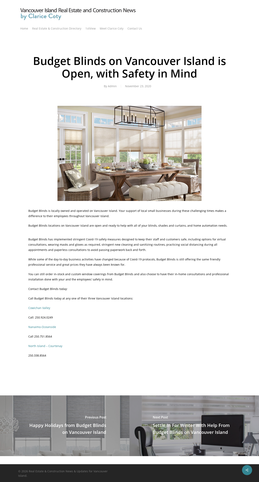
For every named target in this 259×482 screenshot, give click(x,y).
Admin (112, 86)
